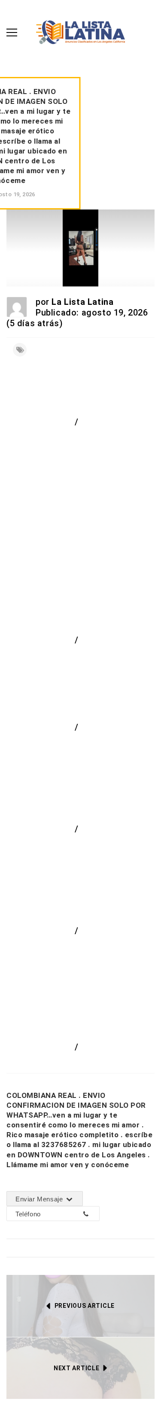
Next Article (76, 1368)
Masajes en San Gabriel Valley (77, 945)
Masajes (98, 640)
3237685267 (62, 1214)
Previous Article (85, 1305)
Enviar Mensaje (40, 1199)
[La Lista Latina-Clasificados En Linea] (80, 31)
